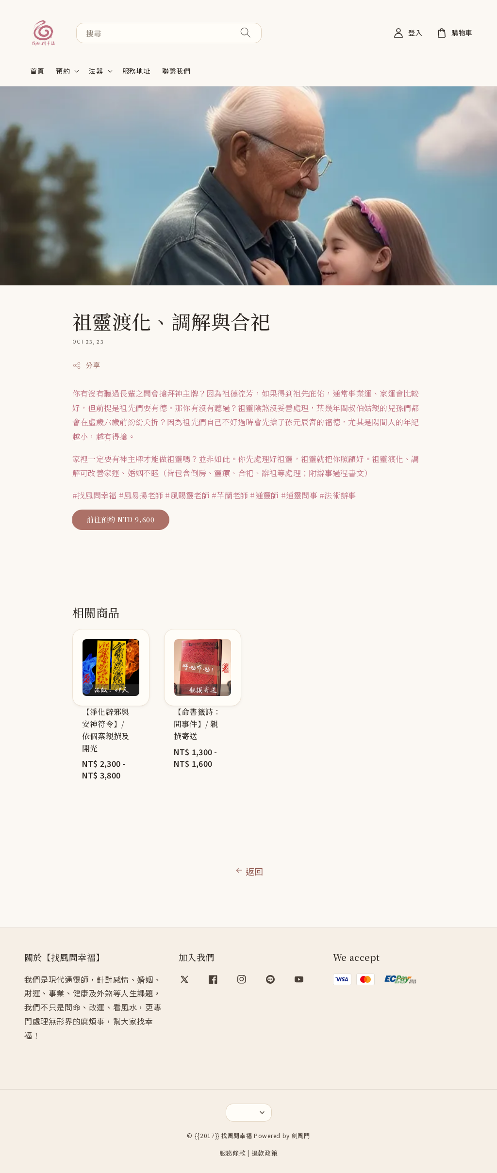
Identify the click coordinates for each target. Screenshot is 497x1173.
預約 (63, 70)
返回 (255, 871)
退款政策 (264, 1152)
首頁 (37, 71)
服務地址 (136, 71)
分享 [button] (93, 365)
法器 (96, 70)
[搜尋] (245, 32)
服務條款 (232, 1152)
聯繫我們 (176, 71)
